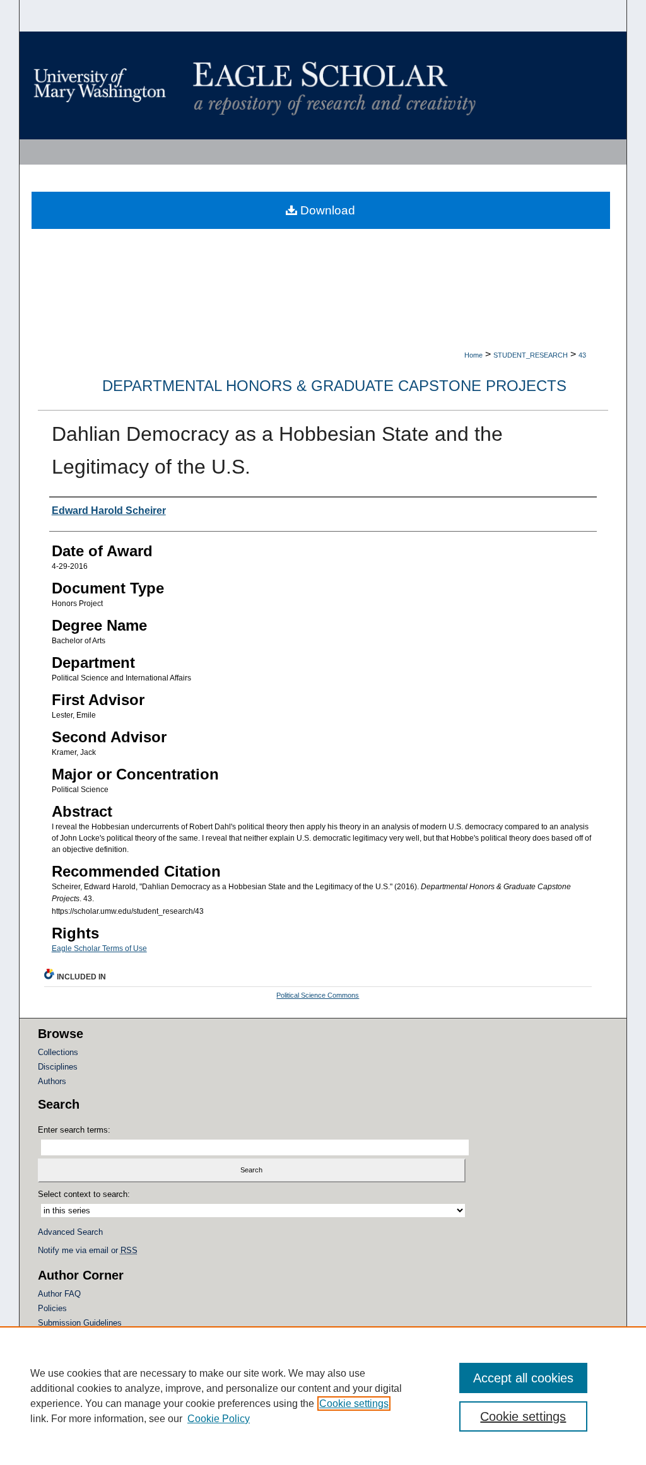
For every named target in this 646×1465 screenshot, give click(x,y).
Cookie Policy (218, 1418)
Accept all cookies (523, 1378)
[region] (323, 1395)
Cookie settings (354, 1403)
